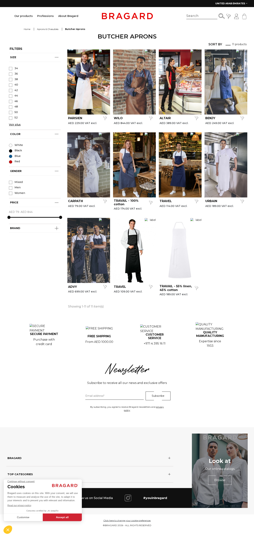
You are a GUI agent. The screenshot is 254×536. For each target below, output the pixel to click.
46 (16, 101)
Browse (219, 480)
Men (18, 187)
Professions (45, 16)
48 (16, 106)
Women (20, 193)
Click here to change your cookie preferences (127, 520)
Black (18, 150)
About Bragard (68, 16)
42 (16, 90)
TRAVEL (166, 201)
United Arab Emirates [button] (230, 3)
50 (16, 112)
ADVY (72, 287)
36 (16, 73)
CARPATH (75, 201)
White (19, 145)
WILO (118, 118)
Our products (23, 16)
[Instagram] (128, 498)
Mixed (19, 182)
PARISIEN (75, 118)
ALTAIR (165, 118)
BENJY (210, 118)
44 (16, 95)
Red (17, 161)
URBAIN (211, 201)
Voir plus (15, 124)
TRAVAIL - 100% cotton (126, 202)
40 (16, 84)
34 (16, 68)
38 (16, 79)
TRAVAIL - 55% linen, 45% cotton (176, 288)
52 (16, 117)
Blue (18, 156)
